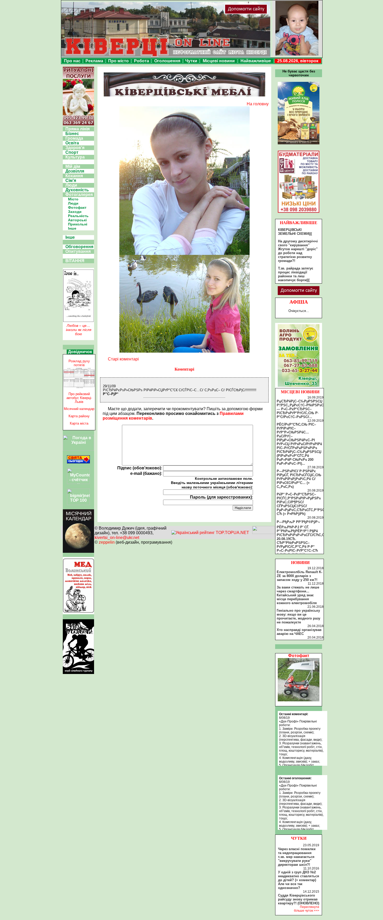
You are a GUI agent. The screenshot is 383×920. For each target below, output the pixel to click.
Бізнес (72, 133)
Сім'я (70, 180)
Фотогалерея (79, 194)
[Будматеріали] (298, 213)
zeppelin (107, 542)
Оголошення (167, 61)
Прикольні (77, 224)
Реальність (78, 216)
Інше (72, 228)
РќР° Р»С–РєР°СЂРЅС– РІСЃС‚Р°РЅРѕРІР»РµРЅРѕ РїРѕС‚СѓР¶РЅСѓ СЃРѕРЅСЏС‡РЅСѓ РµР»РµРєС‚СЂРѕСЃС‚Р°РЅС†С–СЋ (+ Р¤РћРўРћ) (304, 504)
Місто (73, 199)
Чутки (191, 61)
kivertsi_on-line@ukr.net (117, 537)
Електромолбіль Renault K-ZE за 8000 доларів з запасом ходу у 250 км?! (299, 576)
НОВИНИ (300, 562)
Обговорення (79, 246)
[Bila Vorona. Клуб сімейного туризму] (78, 674)
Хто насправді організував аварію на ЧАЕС (299, 632)
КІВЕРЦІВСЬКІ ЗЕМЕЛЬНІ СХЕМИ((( (295, 232)
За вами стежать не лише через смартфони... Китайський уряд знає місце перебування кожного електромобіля (298, 595)
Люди (71, 185)
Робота (141, 61)
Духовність (77, 190)
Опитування (78, 251)
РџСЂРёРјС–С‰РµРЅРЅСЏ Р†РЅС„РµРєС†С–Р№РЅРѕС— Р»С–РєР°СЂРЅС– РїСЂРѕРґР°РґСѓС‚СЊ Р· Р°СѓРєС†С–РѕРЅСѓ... (300, 409)
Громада (74, 138)
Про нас (72, 61)
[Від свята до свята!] (78, 462)
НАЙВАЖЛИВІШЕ (298, 222)
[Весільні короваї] (298, 387)
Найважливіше (255, 61)
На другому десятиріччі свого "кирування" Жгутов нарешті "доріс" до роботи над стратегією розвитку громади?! (298, 251)
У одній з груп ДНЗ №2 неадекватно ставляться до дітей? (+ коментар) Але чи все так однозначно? (298, 880)
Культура (75, 157)
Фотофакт (77, 207)
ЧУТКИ (298, 838)
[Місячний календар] (78, 551)
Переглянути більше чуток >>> (306, 908)
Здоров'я (74, 147)
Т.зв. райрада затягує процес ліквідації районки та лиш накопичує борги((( (295, 274)
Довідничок (80, 351)
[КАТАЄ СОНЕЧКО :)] (298, 700)
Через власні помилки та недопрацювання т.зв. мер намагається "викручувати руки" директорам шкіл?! (297, 857)
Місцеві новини (219, 61)
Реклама (94, 61)
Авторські (77, 220)
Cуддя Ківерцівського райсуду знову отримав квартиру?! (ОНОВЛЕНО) (298, 899)
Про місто (118, 61)
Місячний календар (79, 409)
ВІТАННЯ (74, 261)
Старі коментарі (123, 359)
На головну (258, 104)
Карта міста (79, 423)
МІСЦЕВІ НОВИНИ (300, 392)
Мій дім (72, 166)
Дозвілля (74, 171)
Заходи (75, 212)
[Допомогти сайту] (262, 13)
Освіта (72, 143)
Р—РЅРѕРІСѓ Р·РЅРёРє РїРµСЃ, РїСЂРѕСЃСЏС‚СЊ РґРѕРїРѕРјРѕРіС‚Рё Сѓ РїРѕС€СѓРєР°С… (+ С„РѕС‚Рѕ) (299, 479)
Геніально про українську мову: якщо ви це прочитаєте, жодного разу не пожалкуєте (298, 616)
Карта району (79, 416)
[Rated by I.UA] (263, 532)
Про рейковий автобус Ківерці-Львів (79, 398)
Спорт (71, 152)
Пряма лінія (77, 129)
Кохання (74, 176)
